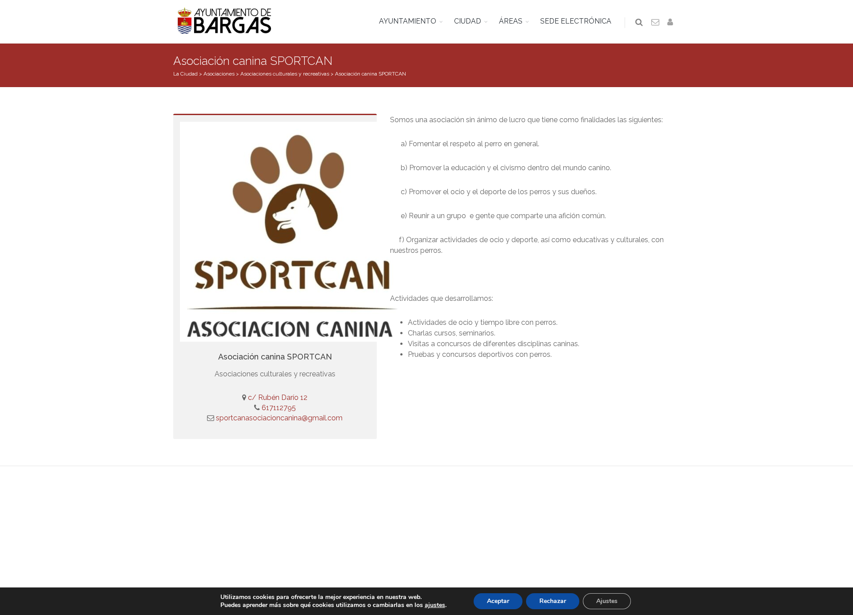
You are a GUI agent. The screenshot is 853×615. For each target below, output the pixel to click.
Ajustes (607, 601)
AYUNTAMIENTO (407, 21)
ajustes (435, 605)
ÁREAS (510, 21)
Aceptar (498, 601)
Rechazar (552, 601)
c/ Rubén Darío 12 (277, 397)
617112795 (278, 407)
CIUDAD (467, 21)
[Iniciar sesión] (672, 22)
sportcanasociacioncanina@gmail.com (279, 418)
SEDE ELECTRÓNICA (575, 21)
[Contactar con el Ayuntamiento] (656, 22)
